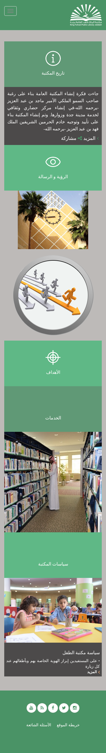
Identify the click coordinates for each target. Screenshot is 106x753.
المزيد (90, 138)
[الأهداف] (53, 295)
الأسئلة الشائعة (38, 725)
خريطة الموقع (68, 725)
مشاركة (69, 138)
